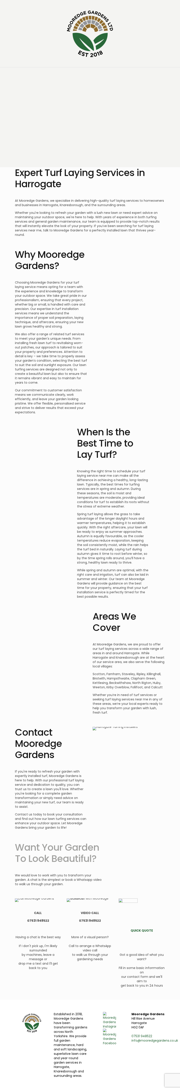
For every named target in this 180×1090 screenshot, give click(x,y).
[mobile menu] (3, 73)
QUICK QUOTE (142, 930)
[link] (34, 900)
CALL (38, 913)
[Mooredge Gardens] (90, 33)
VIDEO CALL (90, 913)
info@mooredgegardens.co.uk (154, 1040)
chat (33, 937)
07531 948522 (38, 920)
